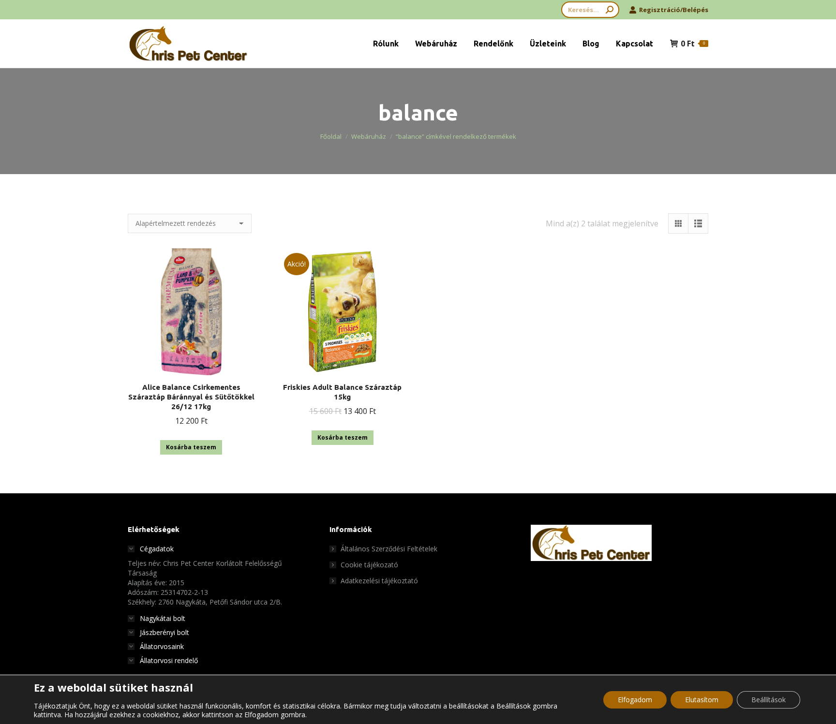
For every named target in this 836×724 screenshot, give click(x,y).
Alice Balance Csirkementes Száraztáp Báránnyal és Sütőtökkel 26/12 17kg (191, 397)
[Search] (609, 9)
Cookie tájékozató (369, 564)
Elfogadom (635, 699)
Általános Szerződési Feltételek (389, 548)
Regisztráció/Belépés (673, 9)
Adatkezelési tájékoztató (379, 580)
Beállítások (768, 699)
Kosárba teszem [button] (191, 447)
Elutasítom (701, 699)
